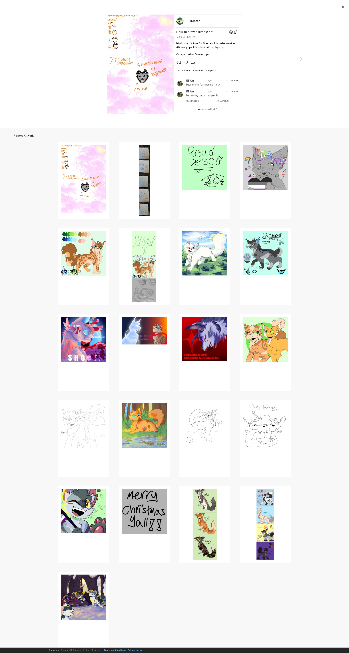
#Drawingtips (184, 47)
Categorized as (192, 54)
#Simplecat (199, 47)
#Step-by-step (215, 47)
